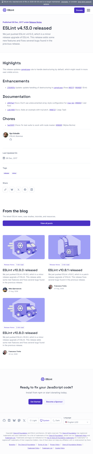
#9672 (52, 110)
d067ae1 (10, 103)
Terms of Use (42, 444)
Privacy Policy (55, 444)
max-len (70, 103)
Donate (79, 10)
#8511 (71, 87)
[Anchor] (22, 62)
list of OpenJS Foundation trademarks (60, 438)
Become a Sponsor (54, 402)
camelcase (25, 69)
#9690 (78, 103)
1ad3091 (10, 125)
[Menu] (88, 10)
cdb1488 (11, 110)
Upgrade (64, 2)
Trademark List (10, 438)
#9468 (78, 87)
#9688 (59, 125)
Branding (12, 444)
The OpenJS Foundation (26, 444)
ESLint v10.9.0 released (20, 270)
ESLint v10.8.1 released (65, 270)
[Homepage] (8, 10)
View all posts (46, 223)
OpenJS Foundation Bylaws (72, 444)
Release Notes (35, 22)
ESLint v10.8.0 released (20, 333)
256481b (11, 87)
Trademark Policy (81, 435)
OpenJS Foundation (20, 433)
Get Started (35, 402)
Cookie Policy (60, 448)
